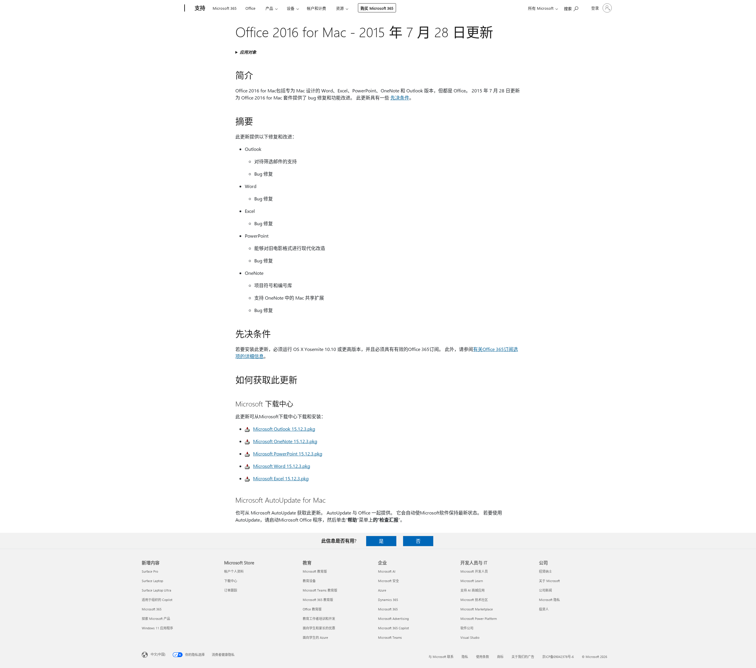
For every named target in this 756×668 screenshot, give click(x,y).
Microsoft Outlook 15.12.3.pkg (284, 429)
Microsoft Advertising (393, 618)
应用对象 (248, 52)
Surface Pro (150, 571)
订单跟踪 (230, 590)
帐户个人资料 (234, 571)
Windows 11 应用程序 (157, 628)
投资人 (544, 609)
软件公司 (466, 628)
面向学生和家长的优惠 (319, 628)
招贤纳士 (545, 571)
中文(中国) (158, 654)
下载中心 (230, 581)
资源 (340, 8)
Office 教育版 (312, 609)
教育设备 (309, 581)
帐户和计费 (316, 8)
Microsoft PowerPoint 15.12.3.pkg (287, 453)
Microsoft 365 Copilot (393, 628)
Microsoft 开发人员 (474, 571)
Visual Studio (469, 637)
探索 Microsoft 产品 (156, 618)
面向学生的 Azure (315, 637)
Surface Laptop (152, 581)
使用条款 (482, 656)
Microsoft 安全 (388, 581)
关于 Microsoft (549, 581)
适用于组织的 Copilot (157, 599)
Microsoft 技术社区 (474, 599)
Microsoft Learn (471, 581)
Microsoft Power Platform (478, 618)
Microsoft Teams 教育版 (320, 590)
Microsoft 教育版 (315, 571)
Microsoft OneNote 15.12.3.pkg (285, 441)
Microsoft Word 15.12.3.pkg (281, 466)
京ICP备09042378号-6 (558, 656)
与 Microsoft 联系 (441, 656)
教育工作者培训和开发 (319, 618)
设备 (290, 8)
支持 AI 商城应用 (472, 590)
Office (250, 8)
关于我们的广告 (522, 656)
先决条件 (399, 97)
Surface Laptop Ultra (156, 590)
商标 (500, 656)
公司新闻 (545, 590)
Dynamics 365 (388, 599)
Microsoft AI (386, 571)
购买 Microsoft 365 (377, 8)
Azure (382, 590)
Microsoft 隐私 (549, 599)
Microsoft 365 (225, 8)
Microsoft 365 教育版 (318, 599)
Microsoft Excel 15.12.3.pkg (281, 478)
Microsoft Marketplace (476, 609)
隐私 (465, 656)
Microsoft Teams (390, 637)
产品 (269, 8)
